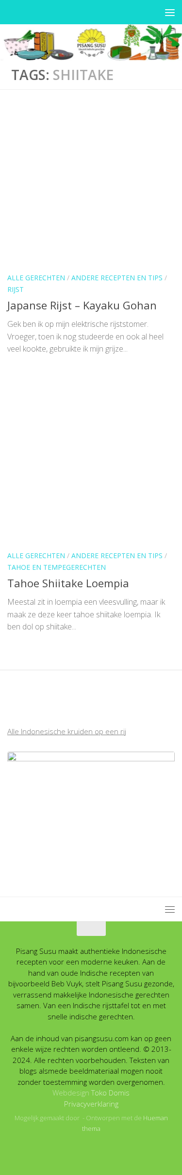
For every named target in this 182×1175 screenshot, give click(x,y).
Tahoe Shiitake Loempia (68, 583)
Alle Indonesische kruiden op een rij (66, 731)
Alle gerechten (36, 277)
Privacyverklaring (91, 1104)
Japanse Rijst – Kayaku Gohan (82, 305)
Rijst (15, 289)
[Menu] (170, 12)
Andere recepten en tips (117, 277)
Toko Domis (110, 1092)
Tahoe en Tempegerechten (56, 567)
